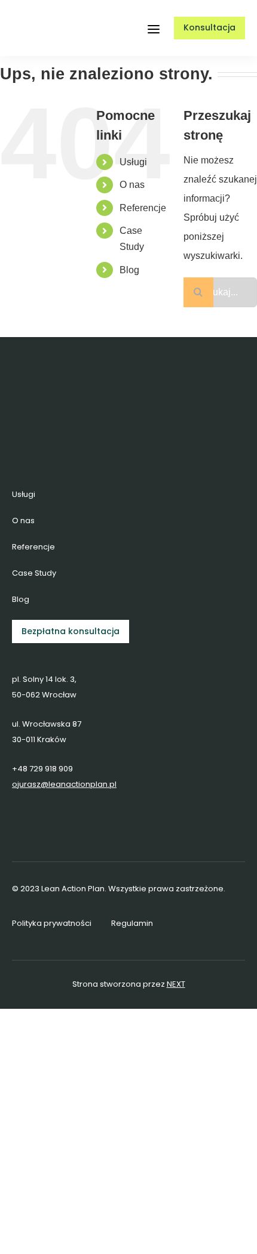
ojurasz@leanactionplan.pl (64, 784)
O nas (132, 185)
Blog (129, 270)
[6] (46, 15)
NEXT (176, 984)
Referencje (143, 208)
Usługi (133, 162)
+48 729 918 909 (42, 768)
